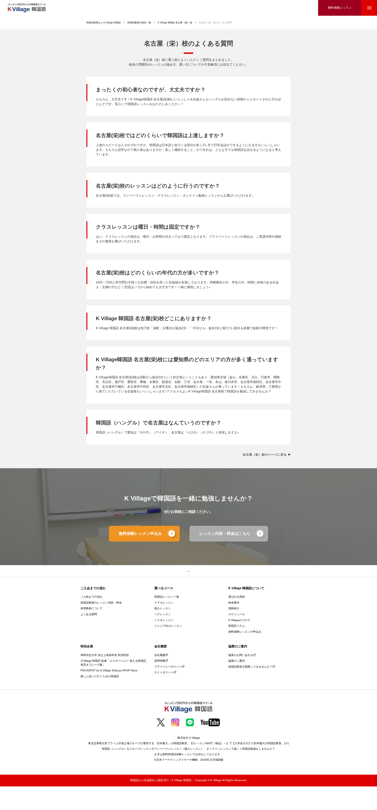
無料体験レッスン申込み (140, 533)
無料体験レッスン (339, 7)
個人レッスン (162, 608)
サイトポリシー (164, 672)
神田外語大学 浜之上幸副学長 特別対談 (105, 655)
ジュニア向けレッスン (168, 626)
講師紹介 (233, 608)
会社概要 (159, 655)
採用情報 (159, 661)
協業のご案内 (236, 661)
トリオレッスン (164, 620)
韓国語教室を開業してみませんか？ (250, 666)
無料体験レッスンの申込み (244, 631)
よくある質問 (89, 614)
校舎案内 (233, 602)
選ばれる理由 (236, 597)
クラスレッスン (164, 602)
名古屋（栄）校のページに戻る (265, 454)
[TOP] (188, 571)
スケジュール (236, 614)
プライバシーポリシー (168, 666)
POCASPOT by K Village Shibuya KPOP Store (109, 670)
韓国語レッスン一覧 (166, 597)
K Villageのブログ (239, 620)
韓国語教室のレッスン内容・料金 (101, 602)
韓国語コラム (236, 626)
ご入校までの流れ (91, 597)
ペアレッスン (162, 614)
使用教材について (91, 608)
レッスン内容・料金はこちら (224, 533)
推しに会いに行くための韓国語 (100, 676)
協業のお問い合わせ (240, 655)
